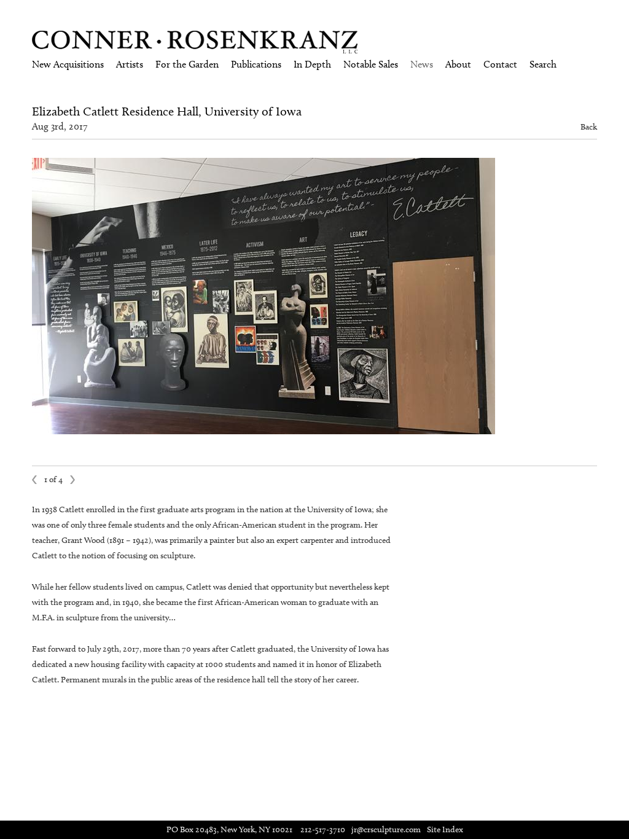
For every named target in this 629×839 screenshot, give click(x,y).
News (421, 64)
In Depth (312, 64)
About (458, 64)
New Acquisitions (68, 64)
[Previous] (35, 479)
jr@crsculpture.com (386, 829)
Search (543, 64)
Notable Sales (370, 64)
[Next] (73, 479)
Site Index (445, 829)
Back (588, 127)
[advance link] (314, 164)
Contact (500, 64)
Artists (129, 64)
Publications (256, 64)
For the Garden (187, 64)
